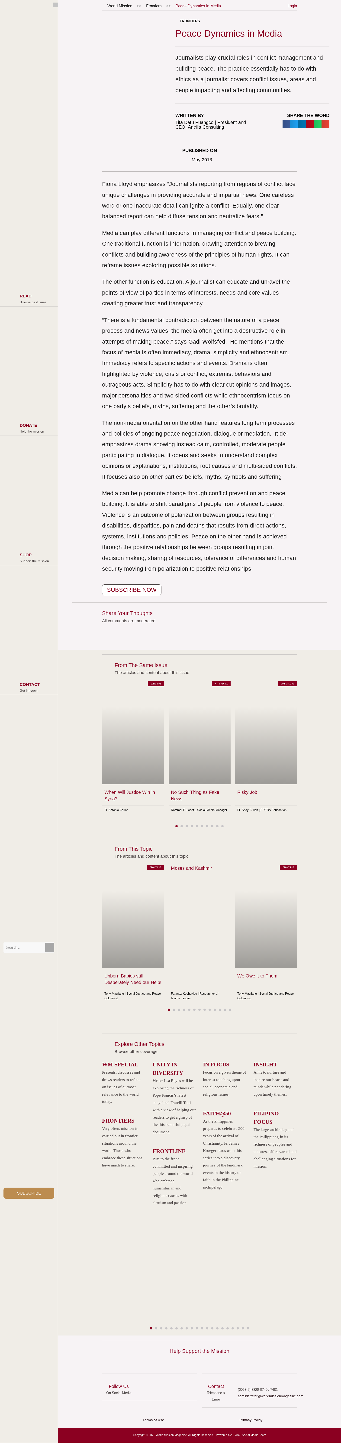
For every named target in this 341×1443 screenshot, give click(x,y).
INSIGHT (265, 1065)
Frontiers (154, 6)
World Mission (119, 6)
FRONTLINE (169, 1151)
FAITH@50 (217, 1114)
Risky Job (247, 792)
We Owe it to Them (257, 975)
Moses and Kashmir (191, 868)
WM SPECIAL (120, 1065)
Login (292, 6)
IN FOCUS (216, 1065)
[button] (286, 124)
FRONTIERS (118, 1121)
